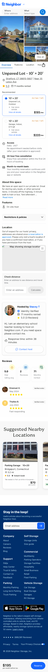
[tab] (6, 65)
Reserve (38, 665)
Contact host (25, 349)
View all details (15, 112)
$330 (37, 135)
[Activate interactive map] (24, 258)
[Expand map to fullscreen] (42, 248)
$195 (37, 112)
